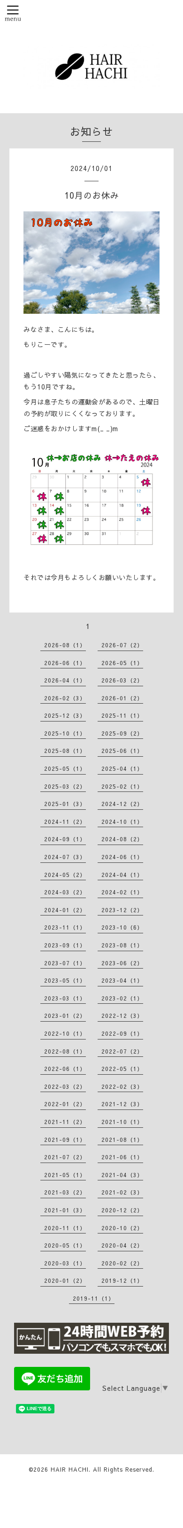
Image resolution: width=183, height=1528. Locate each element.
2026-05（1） (122, 663)
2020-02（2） (122, 1263)
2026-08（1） (65, 645)
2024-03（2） (65, 892)
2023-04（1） (122, 980)
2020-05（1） (65, 1245)
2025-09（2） (122, 733)
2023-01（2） (65, 1015)
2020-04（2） (122, 1245)
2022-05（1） (122, 1068)
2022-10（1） (65, 1033)
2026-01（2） (122, 698)
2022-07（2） (122, 1051)
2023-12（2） (122, 910)
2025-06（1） (122, 750)
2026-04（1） (65, 680)
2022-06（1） (65, 1068)
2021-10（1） (122, 1121)
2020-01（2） (65, 1280)
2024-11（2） (65, 821)
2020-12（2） (122, 1210)
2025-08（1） (65, 750)
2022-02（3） (122, 1086)
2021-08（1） (122, 1139)
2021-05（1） (65, 1175)
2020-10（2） (122, 1228)
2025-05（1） (65, 768)
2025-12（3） (65, 715)
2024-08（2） (122, 839)
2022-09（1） (122, 1033)
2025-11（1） (122, 715)
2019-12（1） (122, 1280)
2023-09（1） (65, 945)
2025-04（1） (122, 768)
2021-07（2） (65, 1157)
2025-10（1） (65, 733)
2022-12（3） (122, 1015)
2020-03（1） (65, 1263)
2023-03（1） (65, 998)
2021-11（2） (65, 1121)
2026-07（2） (122, 645)
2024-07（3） (65, 857)
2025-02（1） (122, 786)
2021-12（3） (122, 1104)
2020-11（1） (65, 1228)
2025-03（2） (65, 786)
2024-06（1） (122, 857)
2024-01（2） (65, 910)
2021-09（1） (65, 1139)
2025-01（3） (65, 803)
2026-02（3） (65, 698)
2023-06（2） (122, 963)
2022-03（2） (65, 1086)
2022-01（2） (65, 1104)
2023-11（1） (65, 927)
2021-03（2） (65, 1192)
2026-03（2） (122, 680)
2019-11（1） (93, 1298)
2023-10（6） (122, 927)
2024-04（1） (122, 874)
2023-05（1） (65, 980)
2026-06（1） (65, 663)
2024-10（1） (122, 821)
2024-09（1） (65, 839)
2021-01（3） (65, 1210)
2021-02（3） (122, 1192)
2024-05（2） (65, 874)
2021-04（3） (122, 1175)
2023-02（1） (122, 998)
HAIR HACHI (70, 1469)
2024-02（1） (122, 892)
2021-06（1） (122, 1157)
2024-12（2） (122, 803)
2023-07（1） (65, 963)
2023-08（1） (122, 945)
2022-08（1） (65, 1051)
